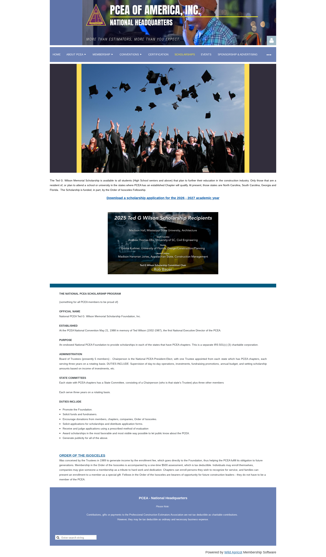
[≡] (268, 54)
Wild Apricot (233, 552)
